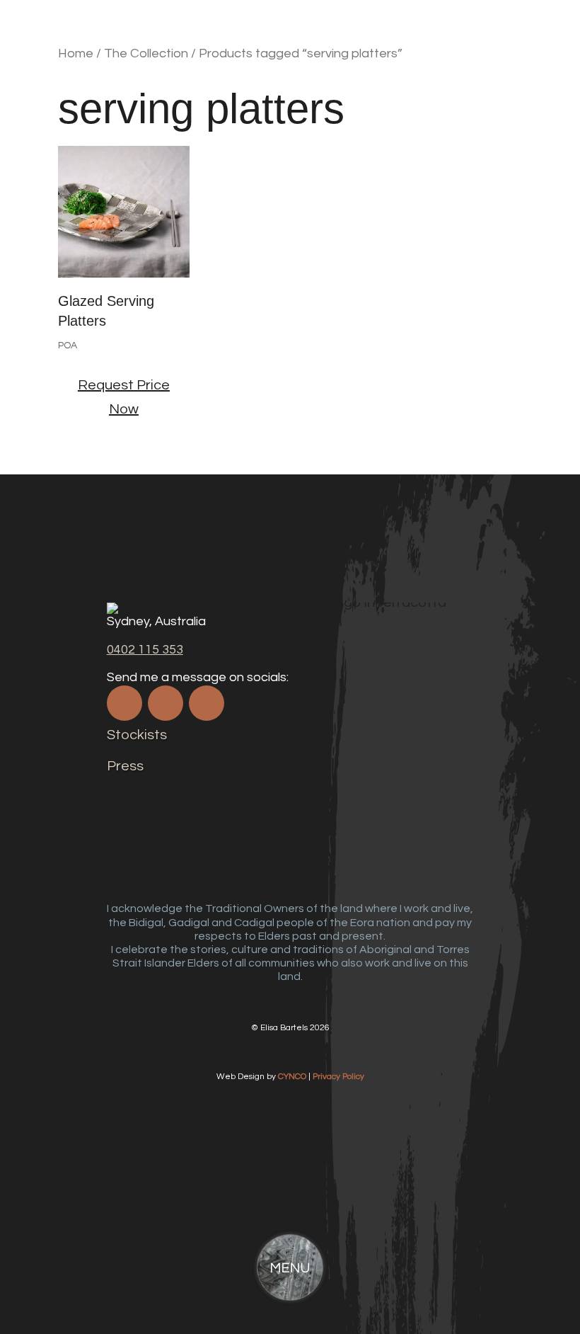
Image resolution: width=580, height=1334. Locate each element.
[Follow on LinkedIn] (206, 703)
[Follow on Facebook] (124, 703)
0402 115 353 (145, 649)
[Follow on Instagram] (165, 703)
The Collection (146, 53)
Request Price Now (124, 397)
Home (75, 53)
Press (125, 766)
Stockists (137, 735)
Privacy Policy (338, 1076)
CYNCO (292, 1076)
